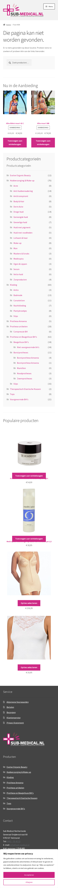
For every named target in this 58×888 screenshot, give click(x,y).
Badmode (17, 295)
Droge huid (18, 211)
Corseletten (19, 300)
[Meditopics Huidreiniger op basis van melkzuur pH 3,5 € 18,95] (29, 512)
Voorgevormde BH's (19, 399)
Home (8, 24)
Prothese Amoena (18, 321)
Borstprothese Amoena (28, 357)
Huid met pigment (21, 227)
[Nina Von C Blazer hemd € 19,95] (29, 639)
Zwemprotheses (24, 378)
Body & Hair (18, 201)
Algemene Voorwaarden (18, 702)
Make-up (17, 243)
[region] (29, 868)
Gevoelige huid (20, 222)
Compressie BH (20, 331)
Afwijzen (29, 882)
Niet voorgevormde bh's (28, 347)
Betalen (10, 707)
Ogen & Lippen (20, 264)
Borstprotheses (20, 352)
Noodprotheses (24, 373)
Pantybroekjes (20, 310)
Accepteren (29, 875)
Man (15, 248)
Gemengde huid (20, 217)
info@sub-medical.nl (19, 845)
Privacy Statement (15, 722)
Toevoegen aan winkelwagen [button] (15, 142)
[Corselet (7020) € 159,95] (29, 575)
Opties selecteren (29, 603)
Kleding (13, 284)
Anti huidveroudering (23, 191)
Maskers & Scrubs (21, 253)
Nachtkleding (19, 305)
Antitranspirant (20, 196)
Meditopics (18, 258)
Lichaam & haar (20, 238)
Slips (15, 316)
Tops (12, 394)
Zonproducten (20, 279)
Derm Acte (18, 206)
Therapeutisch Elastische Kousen (25, 389)
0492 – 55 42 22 (13, 841)
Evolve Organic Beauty (20, 175)
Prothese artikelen (19, 326)
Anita (15, 290)
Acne (15, 185)
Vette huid (18, 274)
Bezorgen (11, 712)
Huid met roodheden (22, 232)
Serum (16, 269)
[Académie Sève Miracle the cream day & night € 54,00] (29, 449)
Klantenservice (14, 717)
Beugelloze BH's (21, 342)
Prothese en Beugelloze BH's (23, 336)
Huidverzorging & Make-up (22, 180)
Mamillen (21, 368)
